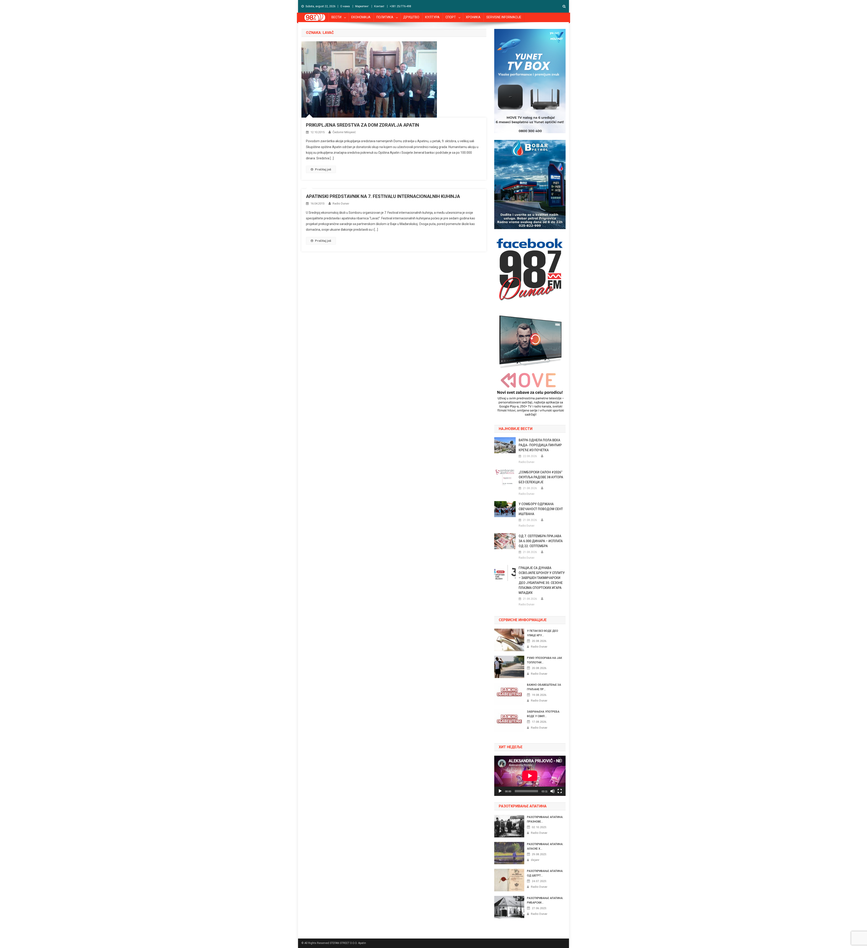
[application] (530, 776)
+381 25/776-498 (400, 6)
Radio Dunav (341, 203)
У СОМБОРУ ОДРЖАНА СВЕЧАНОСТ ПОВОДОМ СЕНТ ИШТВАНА (541, 509)
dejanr (535, 860)
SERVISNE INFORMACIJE (503, 17)
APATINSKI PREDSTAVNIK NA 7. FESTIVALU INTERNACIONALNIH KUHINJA (383, 196)
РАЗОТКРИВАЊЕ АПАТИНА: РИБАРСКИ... (545, 900)
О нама (345, 6)
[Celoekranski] (559, 791)
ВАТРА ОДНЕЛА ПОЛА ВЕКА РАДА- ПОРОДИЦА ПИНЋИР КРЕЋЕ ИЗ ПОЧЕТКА (540, 445)
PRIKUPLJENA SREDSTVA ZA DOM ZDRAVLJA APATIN (362, 125)
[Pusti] (500, 791)
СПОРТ (450, 17)
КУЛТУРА (432, 17)
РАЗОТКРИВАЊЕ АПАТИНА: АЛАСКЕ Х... (545, 846)
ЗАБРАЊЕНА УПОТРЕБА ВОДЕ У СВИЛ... (543, 714)
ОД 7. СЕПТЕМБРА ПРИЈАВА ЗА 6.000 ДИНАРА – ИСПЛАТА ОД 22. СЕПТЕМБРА (541, 541)
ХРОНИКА (473, 17)
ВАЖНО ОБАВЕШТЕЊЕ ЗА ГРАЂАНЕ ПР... (544, 687)
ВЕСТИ (336, 17)
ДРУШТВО (411, 17)
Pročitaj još (323, 169)
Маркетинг (362, 6)
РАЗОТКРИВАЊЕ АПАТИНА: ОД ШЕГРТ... (545, 873)
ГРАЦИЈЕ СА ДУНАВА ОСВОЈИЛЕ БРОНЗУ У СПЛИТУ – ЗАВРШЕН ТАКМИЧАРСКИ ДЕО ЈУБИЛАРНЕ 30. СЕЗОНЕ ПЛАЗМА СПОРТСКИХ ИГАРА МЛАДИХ (542, 580)
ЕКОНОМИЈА (361, 17)
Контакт (379, 6)
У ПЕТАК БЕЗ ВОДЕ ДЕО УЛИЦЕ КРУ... (542, 633)
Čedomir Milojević (344, 132)
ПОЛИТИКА (384, 17)
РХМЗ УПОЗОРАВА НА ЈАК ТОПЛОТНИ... (544, 660)
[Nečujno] (552, 791)
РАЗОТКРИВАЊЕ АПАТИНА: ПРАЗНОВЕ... (545, 819)
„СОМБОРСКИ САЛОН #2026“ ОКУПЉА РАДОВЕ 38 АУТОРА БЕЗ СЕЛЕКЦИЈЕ (541, 477)
